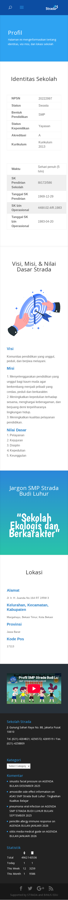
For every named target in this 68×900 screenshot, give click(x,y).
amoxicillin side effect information (30, 791)
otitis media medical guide (25, 831)
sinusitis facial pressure (23, 781)
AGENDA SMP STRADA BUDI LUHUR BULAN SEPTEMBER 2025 (32, 811)
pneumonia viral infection (24, 806)
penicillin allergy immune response (30, 821)
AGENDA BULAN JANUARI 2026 (28, 825)
